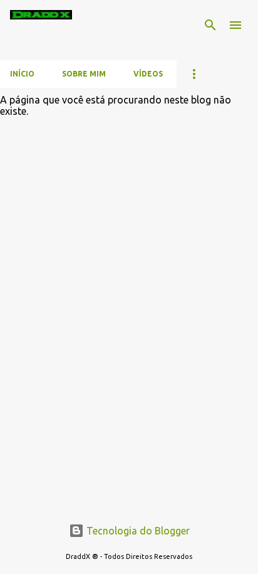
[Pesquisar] (210, 25)
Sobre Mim (84, 74)
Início (22, 74)
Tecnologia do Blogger (137, 530)
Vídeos (148, 74)
